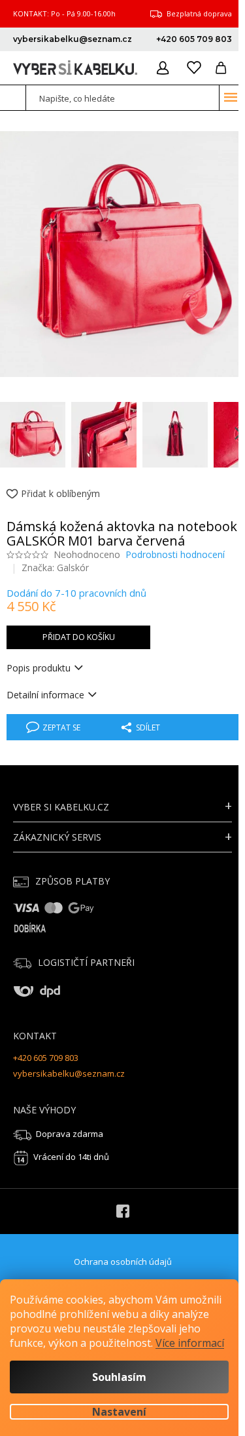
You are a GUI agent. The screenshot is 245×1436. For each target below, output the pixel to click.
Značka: (55, 567)
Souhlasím (119, 1377)
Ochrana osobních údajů (123, 1261)
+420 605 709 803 (45, 1058)
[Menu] (230, 97)
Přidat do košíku (78, 637)
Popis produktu (39, 668)
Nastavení (119, 1412)
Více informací (189, 1343)
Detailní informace (45, 694)
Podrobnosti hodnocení (175, 554)
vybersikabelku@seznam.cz (69, 1073)
